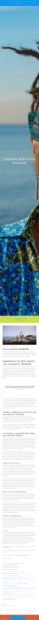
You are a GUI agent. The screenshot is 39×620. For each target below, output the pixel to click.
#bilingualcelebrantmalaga (23, 571)
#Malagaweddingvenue (31, 580)
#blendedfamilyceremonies (29, 573)
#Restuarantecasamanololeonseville (28, 593)
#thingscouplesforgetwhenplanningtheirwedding (14, 595)
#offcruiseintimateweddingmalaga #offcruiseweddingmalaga (23, 590)
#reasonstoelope (16, 593)
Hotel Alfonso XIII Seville (17, 599)
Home (13, 318)
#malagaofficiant (26, 580)
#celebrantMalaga (14, 576)
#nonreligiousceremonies (12, 590)
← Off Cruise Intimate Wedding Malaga (10, 609)
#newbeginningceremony (6, 590)
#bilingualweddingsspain (22, 573)
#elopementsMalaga (9, 578)
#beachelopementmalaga (16, 571)
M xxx (4, 560)
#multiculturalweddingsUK (29, 588)
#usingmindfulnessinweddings (24, 595)
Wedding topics (22, 320)
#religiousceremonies (21, 593)
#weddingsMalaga (8, 599)
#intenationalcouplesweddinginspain (13, 580)
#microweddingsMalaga (10, 585)
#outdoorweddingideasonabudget (14, 591)
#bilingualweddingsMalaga (11, 573)
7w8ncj (16, 320)
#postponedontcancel (8, 593)
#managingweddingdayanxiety (18, 581)
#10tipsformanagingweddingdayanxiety (8, 571)
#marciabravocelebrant (23, 583)
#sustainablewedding (5, 595)
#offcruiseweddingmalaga (6, 591)
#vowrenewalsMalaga (31, 595)
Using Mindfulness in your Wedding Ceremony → (29, 610)
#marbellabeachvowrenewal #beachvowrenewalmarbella (10, 583)
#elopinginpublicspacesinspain (27, 578)
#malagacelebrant (21, 580)
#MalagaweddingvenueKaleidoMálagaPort (8, 581)
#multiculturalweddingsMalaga (12, 588)
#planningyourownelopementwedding (23, 591)
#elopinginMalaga (19, 578)
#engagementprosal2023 (6, 580)
